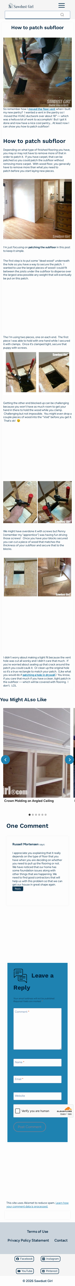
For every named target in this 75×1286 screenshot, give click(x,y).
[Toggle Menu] (61, 5)
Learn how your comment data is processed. (37, 1204)
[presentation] (36, 753)
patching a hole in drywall (39, 675)
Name (19, 1062)
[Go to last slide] (5, 759)
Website (20, 1095)
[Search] (62, 14)
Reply (18, 888)
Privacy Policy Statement (28, 1240)
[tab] (30, 815)
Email (19, 1079)
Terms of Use (37, 1232)
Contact (61, 1240)
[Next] (69, 759)
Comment (22, 1011)
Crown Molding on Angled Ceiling (29, 801)
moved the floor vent (41, 109)
